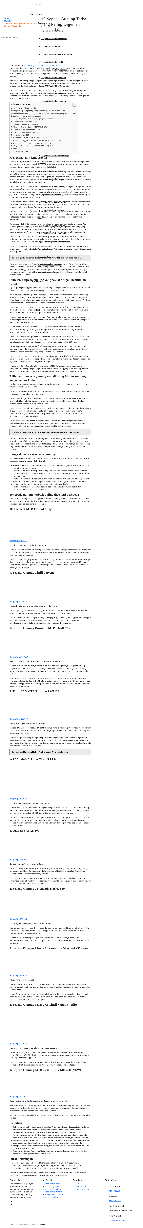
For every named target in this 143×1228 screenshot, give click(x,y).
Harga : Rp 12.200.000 (18, 719)
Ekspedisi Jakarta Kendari (52, 187)
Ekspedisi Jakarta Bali (47, 249)
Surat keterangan (20, 151)
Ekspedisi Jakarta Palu (51, 194)
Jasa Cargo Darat (53, 1184)
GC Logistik (21, 1225)
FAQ (78, 1184)
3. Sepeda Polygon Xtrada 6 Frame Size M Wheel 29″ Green (37, 140)
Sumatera (42, 23)
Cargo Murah (32, 1225)
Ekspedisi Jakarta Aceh (51, 85)
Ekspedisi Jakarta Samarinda (54, 140)
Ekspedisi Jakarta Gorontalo (53, 202)
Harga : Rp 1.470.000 (18, 1096)
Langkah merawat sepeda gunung (27, 116)
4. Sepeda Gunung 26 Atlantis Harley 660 (30, 138)
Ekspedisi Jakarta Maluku (49, 257)
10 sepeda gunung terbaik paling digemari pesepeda (34, 119)
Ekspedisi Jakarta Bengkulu (53, 78)
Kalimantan (43, 109)
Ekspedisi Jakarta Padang (52, 93)
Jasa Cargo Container (54, 1192)
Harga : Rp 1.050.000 (18, 919)
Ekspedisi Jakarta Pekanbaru (54, 39)
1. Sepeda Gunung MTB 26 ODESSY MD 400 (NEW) (33, 146)
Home (38, 5)
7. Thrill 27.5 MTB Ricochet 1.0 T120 (26, 130)
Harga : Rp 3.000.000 (18, 540)
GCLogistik (33, 65)
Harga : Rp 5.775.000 (18, 1043)
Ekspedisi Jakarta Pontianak (53, 132)
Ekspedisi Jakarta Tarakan (52, 116)
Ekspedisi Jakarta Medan (52, 31)
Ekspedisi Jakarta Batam (52, 46)
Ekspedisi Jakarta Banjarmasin (54, 148)
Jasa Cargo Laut (52, 1186)
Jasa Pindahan (51, 1197)
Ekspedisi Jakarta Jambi (52, 62)
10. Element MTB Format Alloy (25, 122)
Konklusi (16, 149)
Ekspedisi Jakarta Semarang (53, 233)
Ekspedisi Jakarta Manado (52, 179)
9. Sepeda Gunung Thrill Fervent (25, 124)
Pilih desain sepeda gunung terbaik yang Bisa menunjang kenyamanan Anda (44, 113)
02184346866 (114, 1191)
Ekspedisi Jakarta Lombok (49, 265)
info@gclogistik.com (117, 1220)
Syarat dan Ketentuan (86, 1186)
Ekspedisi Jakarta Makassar (53, 171)
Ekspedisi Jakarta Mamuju (52, 210)
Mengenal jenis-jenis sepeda (24, 108)
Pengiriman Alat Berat (54, 1194)
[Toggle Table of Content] (73, 105)
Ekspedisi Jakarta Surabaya (53, 241)
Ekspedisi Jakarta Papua (48, 272)
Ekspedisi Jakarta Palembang (54, 70)
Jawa (40, 218)
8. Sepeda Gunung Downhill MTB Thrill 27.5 (29, 127)
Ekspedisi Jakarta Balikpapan (54, 124)
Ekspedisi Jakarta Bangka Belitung (56, 54)
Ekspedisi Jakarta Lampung (53, 101)
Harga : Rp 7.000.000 (18, 799)
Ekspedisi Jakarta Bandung (53, 226)
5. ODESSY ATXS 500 (21, 135)
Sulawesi (42, 163)
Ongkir (39, 14)
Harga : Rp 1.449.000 (18, 859)
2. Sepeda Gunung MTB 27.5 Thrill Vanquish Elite (33, 143)
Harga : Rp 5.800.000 (18, 975)
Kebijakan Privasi (84, 1189)
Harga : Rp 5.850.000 (18, 601)
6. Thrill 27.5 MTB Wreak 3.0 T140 (26, 132)
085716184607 (115, 1200)
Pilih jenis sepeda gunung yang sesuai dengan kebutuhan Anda (38, 111)
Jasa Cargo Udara (53, 1189)
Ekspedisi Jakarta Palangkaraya (55, 155)
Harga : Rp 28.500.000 (18, 657)
